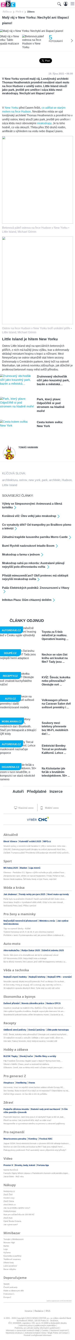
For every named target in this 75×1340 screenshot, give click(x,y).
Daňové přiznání (11, 1003)
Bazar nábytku (9, 1269)
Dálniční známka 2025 (53, 950)
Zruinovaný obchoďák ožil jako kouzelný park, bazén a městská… (53, 380)
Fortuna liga (43, 1165)
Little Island (9, 485)
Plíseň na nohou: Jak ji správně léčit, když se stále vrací (27, 1120)
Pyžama (6, 1253)
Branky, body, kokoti (25, 1165)
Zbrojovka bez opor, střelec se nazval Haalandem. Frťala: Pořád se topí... (34, 876)
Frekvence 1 (8, 1294)
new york (34, 480)
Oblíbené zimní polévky (15, 1030)
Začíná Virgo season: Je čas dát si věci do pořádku (25, 1094)
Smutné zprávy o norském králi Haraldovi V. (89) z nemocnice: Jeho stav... (35, 846)
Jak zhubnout (10, 894)
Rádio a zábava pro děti (13, 1291)
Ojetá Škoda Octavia (12, 1221)
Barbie (6, 1246)
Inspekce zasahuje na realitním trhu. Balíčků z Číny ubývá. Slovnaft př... (34, 1008)
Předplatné (36, 791)
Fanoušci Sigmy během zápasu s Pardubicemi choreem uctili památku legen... (36, 1173)
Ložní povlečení (10, 1266)
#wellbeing (21, 1083)
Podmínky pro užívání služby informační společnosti (37, 1328)
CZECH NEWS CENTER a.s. (37, 1318)
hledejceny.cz (9, 1191)
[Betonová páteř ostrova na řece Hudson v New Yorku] (37, 222)
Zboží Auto (8, 1218)
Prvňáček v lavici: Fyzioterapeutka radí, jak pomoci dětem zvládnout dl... (34, 935)
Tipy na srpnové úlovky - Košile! (17, 929)
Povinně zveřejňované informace (37, 1335)
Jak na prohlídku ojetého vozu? (16, 1208)
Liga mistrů (34, 868)
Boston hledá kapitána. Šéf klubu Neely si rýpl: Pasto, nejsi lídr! (30, 879)
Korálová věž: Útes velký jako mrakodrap (29, 515)
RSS (48, 1311)
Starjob (6, 1284)
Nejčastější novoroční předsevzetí (20, 921)
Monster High (9, 1243)
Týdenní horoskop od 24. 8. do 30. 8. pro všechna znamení (28, 932)
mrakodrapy (44, 123)
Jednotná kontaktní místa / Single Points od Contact (46, 1333)
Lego (5, 1249)
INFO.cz (47, 841)
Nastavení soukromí (59, 1330)
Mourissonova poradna (15, 1139)
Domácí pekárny (36, 1030)
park (45, 480)
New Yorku (11, 107)
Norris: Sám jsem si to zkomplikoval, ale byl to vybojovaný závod (30, 955)
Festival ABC (45, 1139)
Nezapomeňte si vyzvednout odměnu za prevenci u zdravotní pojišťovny (34, 1124)
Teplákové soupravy (12, 1259)
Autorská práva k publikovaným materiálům (37, 1325)
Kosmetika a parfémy (12, 1256)
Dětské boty (8, 1262)
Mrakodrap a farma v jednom (21, 554)
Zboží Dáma (8, 1201)
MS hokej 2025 (10, 868)
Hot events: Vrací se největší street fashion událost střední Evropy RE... (34, 1087)
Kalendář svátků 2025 (30, 841)
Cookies (45, 1330)
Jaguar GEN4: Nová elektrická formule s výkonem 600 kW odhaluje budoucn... (36, 1143)
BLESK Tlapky (10, 1056)
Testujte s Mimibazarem (13, 1239)
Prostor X (8, 1165)
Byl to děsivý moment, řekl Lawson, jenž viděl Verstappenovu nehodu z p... (35, 962)
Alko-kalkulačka (11, 950)
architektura (10, 480)
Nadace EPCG (53, 1003)
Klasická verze (25, 808)
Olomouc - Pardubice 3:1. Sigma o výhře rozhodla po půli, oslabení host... (34, 872)
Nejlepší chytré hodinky (15, 977)
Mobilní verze (51, 808)
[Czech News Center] (43, 819)
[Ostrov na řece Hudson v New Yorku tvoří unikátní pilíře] (37, 323)
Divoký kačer (27, 1056)
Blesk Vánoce (10, 841)
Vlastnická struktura (14, 1333)
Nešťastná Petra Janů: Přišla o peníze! (19, 906)
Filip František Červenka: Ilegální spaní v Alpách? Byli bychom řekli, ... (33, 1061)
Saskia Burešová (10, 1170)
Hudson (67, 480)
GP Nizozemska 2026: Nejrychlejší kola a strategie (25, 958)
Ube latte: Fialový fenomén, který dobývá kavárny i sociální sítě (30, 1041)
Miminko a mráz (47, 921)
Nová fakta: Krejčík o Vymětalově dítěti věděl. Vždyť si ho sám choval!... (33, 902)
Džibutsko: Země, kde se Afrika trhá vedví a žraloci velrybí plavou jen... (33, 1067)
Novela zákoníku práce (33, 1003)
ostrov (23, 480)
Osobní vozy (8, 1198)
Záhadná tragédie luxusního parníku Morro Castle (35, 537)
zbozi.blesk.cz (9, 1204)
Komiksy (33, 1139)
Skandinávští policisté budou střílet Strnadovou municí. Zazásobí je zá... (33, 1015)
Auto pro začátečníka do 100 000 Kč (18, 1214)
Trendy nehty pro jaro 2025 (32, 894)
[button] (72, 3)
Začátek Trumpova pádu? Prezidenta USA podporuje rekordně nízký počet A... (36, 853)
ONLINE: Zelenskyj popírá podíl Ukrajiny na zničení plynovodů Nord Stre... (35, 849)
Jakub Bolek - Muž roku (13, 1176)
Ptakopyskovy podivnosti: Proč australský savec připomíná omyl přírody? (34, 1150)
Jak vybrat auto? (10, 1224)
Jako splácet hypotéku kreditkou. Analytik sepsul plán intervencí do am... (34, 1011)
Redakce (39, 1311)
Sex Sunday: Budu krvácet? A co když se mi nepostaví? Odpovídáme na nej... (36, 1091)
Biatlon (24, 868)
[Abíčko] (8, 6)
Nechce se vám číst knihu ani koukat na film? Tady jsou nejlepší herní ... (34, 1147)
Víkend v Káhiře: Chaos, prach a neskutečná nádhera (26, 1064)
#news (32, 1083)
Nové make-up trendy (58, 894)
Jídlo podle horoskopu (58, 1030)
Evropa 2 (7, 1297)
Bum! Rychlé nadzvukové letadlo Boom (28, 545)
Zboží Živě (8, 1195)
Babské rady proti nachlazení (46, 1109)
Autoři (18, 791)
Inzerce (56, 791)
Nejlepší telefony (37, 977)
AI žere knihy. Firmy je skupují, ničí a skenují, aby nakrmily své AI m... (32, 985)
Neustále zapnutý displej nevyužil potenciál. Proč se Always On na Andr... (34, 981)
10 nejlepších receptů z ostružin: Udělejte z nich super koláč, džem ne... (33, 1038)
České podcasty (10, 1287)
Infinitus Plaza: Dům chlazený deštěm (26, 599)
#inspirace (8, 1083)
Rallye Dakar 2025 (31, 950)
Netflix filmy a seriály (45, 1056)
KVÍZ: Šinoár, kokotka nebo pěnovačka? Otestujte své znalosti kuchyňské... (35, 1034)
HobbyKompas (9, 1211)
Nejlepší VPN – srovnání (60, 977)
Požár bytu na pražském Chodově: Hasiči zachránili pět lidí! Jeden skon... (34, 899)
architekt (54, 480)
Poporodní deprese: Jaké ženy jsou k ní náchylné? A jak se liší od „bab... (34, 1117)
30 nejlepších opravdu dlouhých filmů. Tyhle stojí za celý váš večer (31, 988)
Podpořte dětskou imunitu (16, 1109)
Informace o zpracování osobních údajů (23, 1330)
